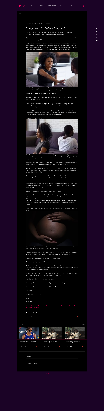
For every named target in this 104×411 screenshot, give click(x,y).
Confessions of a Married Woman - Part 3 (50, 342)
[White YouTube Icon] (97, 41)
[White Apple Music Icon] (97, 28)
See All (83, 324)
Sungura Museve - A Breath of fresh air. (29, 342)
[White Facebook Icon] (97, 37)
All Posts (20, 14)
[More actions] (77, 23)
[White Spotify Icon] (97, 31)
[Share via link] (37, 312)
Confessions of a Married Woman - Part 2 (73, 342)
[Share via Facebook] (26, 312)
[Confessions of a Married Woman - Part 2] (75, 333)
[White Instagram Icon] (97, 34)
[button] (84, 6)
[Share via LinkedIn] (33, 312)
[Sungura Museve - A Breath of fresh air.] (29, 333)
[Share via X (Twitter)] (30, 312)
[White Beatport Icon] (97, 25)
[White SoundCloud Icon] (97, 22)
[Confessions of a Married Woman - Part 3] (52, 333)
